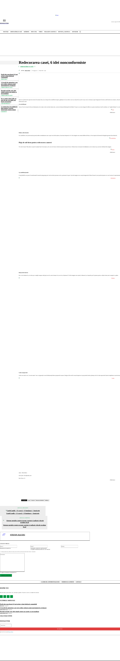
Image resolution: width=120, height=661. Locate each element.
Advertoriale (5, 103)
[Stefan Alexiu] (20, 70)
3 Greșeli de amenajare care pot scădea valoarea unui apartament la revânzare (9, 84)
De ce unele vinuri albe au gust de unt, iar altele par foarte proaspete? (8, 100)
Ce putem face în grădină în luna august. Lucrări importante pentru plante (9, 108)
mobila (47, 500)
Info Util (4, 79)
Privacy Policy (10, 631)
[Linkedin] (8, 596)
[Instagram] (4, 596)
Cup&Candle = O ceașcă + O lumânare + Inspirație (22, 513)
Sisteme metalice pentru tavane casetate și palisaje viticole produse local (24, 526)
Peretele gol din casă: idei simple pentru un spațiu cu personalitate (9, 92)
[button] (80, 31)
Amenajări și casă (6, 87)
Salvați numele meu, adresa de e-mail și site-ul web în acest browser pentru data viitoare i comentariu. (19, 551)
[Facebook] (1, 596)
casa (29, 500)
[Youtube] (11, 596)
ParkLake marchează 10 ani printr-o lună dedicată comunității (9, 76)
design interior (40, 500)
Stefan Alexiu (27, 70)
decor (33, 500)
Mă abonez (60, 628)
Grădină (3, 111)
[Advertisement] (60, 42)
